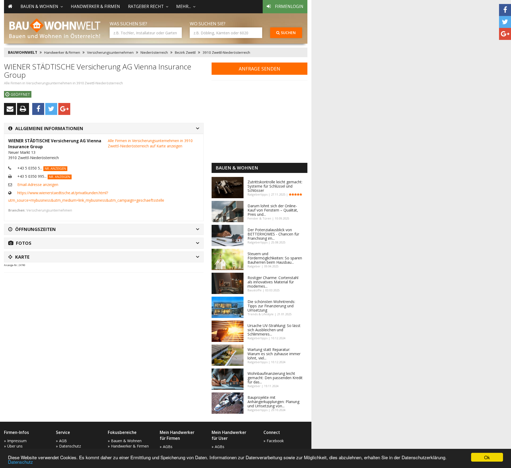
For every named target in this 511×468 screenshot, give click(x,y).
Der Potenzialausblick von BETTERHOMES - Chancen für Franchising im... (273, 234)
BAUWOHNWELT (22, 52)
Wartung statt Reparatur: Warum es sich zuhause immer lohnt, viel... (274, 354)
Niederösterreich (154, 52)
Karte (22, 257)
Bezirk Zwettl (185, 52)
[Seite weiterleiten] (10, 109)
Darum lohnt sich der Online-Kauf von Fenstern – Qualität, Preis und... (273, 210)
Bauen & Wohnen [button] (39, 6)
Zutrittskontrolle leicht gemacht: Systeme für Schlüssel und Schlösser (275, 186)
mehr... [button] (183, 6)
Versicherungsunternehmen (110, 52)
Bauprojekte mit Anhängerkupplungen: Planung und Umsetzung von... (273, 401)
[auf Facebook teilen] (505, 10)
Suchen (288, 32)
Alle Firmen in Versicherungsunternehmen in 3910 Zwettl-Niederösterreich (63, 83)
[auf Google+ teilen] (505, 34)
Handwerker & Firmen (95, 6)
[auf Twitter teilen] (505, 22)
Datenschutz (20, 461)
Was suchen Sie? (128, 24)
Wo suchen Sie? (207, 24)
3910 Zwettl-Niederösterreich (226, 52)
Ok (487, 457)
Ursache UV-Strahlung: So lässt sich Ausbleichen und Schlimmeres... (274, 330)
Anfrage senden (259, 68)
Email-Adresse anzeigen (37, 184)
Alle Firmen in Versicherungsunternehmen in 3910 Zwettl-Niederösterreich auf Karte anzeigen (150, 143)
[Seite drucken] (23, 109)
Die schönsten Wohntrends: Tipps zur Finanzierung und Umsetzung (271, 306)
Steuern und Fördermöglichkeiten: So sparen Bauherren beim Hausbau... (275, 258)
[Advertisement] (101, 290)
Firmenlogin (289, 6)
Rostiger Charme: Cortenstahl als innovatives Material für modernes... (273, 282)
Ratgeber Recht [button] (146, 6)
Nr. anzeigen (55, 168)
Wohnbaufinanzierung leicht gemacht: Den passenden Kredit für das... (275, 377)
